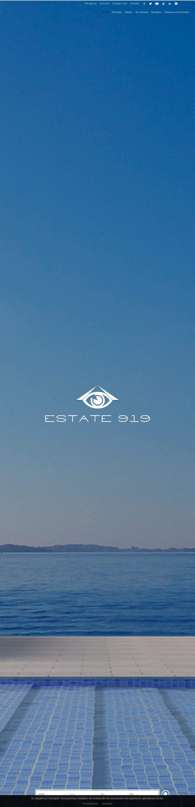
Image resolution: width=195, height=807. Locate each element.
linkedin (169, 3)
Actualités (134, 3)
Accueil (105, 12)
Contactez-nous (119, 3)
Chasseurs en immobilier (176, 12)
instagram (163, 3)
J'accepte (107, 803)
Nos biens (117, 12)
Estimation (156, 12)
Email (176, 3)
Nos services (142, 12)
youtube (156, 3)
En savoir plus (90, 803)
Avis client (104, 3)
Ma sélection (91, 3)
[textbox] (109, 794)
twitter (150, 3)
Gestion (129, 12)
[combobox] (113, 794)
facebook (144, 3)
